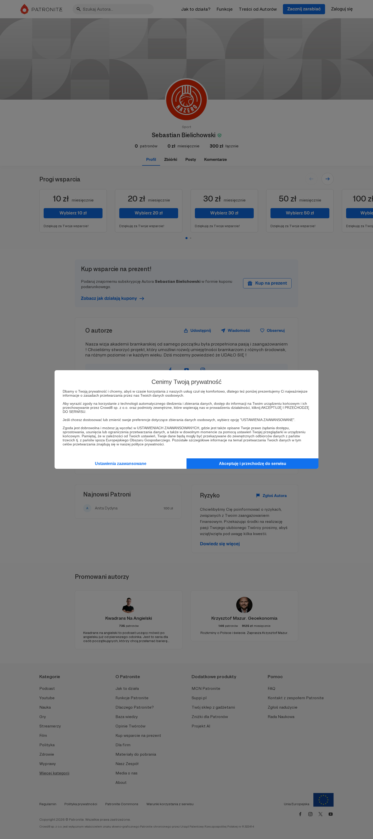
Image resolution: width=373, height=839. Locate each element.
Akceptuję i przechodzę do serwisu (252, 463)
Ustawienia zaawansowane (120, 463)
